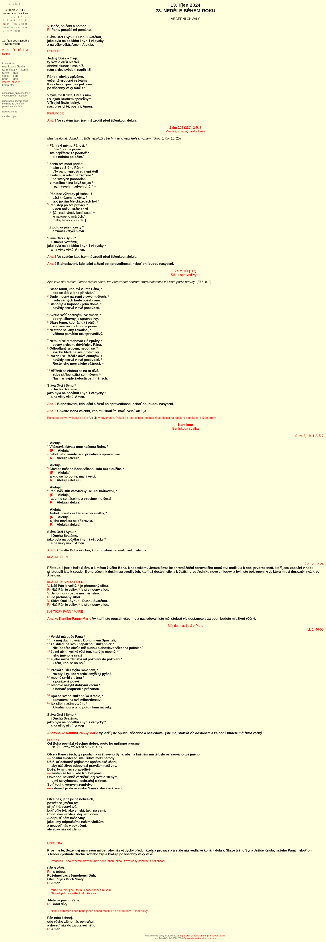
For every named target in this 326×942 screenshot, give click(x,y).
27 (4, 31)
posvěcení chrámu (12, 106)
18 (22, 24)
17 (19, 24)
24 (19, 27)
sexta (5, 75)
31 (19, 31)
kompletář (8, 85)
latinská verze (9, 111)
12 (26, 20)
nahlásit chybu (9, 116)
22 (11, 27)
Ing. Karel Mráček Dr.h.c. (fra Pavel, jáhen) (203, 935)
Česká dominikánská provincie (199, 938)
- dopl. (15, 72)
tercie (5, 72)
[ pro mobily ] (13, 4)
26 (26, 27)
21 (8, 27)
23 (15, 27)
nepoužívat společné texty (16, 93)
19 (26, 24)
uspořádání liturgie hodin (15, 101)
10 (19, 20)
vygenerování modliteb (14, 95)
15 (11, 24)
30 (15, 31)
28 (8, 31)
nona (5, 79)
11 (22, 20)
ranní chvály (9, 69)
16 (15, 24)
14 (8, 24)
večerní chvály (11, 82)
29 (11, 31)
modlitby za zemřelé (13, 103)
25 (22, 27)
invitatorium (9, 63)
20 (4, 27)
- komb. (24, 69)
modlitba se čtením (13, 66)
